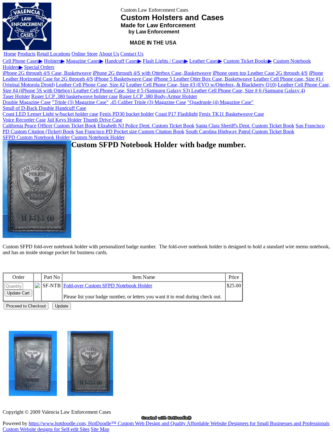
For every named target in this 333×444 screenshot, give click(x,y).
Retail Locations (53, 54)
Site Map (100, 429)
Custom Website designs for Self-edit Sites (46, 429)
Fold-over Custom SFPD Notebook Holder (107, 285)
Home (10, 54)
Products (26, 54)
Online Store (85, 54)
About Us (109, 54)
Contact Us (131, 54)
